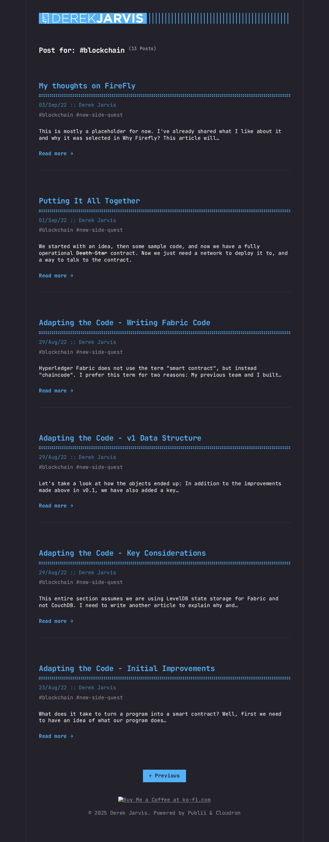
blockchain (57, 115)
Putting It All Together (89, 201)
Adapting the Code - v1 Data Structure (120, 438)
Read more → (56, 153)
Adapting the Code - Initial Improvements (127, 668)
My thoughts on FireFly (87, 86)
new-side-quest (101, 115)
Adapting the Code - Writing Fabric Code (124, 322)
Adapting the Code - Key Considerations (122, 553)
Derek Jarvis (97, 105)
